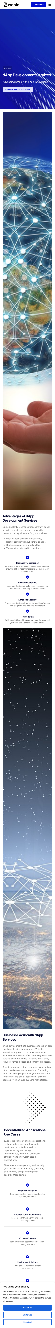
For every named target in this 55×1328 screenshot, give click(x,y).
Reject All (27, 1322)
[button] (50, 4)
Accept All (27, 1307)
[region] (27, 1305)
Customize (27, 1315)
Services (7, 68)
